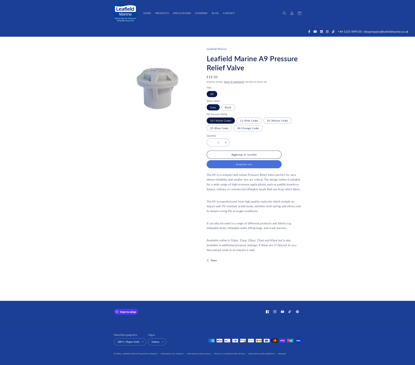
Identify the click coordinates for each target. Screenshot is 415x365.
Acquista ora (244, 164)
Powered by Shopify (147, 353)
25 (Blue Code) (219, 128)
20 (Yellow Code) (277, 120)
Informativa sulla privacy (199, 354)
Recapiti (282, 354)
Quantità (211, 135)
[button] (284, 13)
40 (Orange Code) (248, 128)
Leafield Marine (129, 353)
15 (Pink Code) (249, 120)
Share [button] (214, 260)
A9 (212, 93)
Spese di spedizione (234, 82)
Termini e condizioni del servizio (229, 354)
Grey (213, 107)
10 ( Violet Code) (220, 120)
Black (228, 107)
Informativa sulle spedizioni (261, 354)
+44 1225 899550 (350, 31)
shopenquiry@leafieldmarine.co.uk (386, 31)
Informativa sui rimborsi (172, 354)
